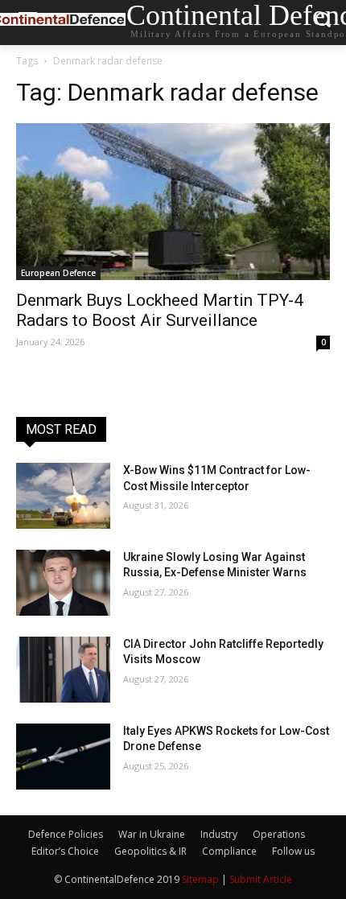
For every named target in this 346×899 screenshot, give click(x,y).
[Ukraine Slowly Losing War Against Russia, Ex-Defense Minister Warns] (63, 583)
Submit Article (260, 879)
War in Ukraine (151, 834)
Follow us (293, 851)
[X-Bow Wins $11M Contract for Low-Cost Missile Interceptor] (63, 496)
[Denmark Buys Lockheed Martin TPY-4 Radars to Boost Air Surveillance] (173, 201)
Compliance (229, 851)
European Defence (58, 272)
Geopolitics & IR (150, 851)
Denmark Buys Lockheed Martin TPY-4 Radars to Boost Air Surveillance (159, 310)
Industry (218, 834)
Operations (279, 834)
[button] (322, 23)
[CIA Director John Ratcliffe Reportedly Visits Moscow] (63, 670)
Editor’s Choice (65, 851)
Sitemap (200, 879)
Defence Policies (65, 834)
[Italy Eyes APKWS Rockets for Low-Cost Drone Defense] (63, 757)
